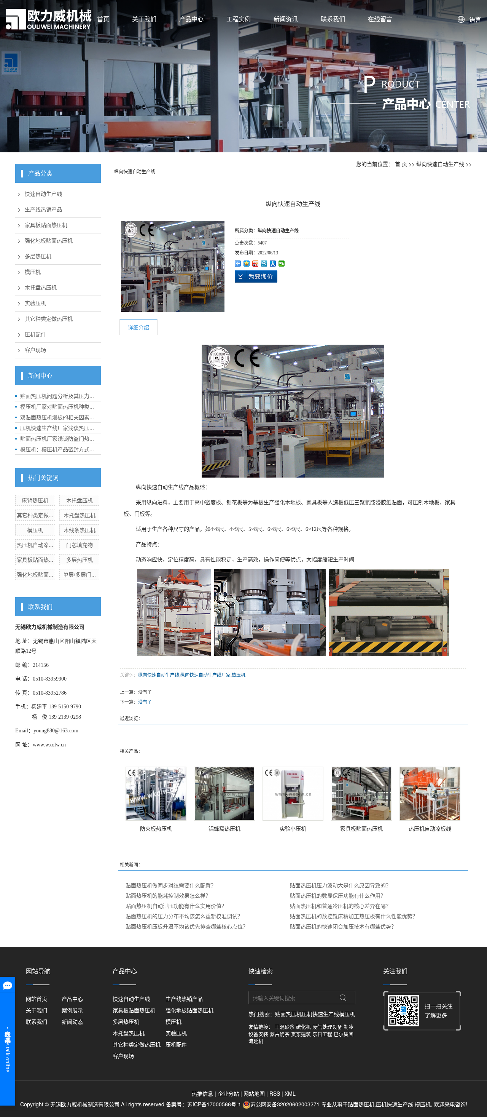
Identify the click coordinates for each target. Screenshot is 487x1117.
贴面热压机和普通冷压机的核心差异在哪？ (340, 905)
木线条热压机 (79, 530)
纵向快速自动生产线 (440, 164)
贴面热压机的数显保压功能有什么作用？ (338, 895)
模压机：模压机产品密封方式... (57, 449)
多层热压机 (38, 256)
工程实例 (238, 18)
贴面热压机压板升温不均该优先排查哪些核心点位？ (187, 926)
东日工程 (322, 1033)
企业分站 (228, 1093)
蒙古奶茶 (280, 1033)
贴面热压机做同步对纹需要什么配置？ (171, 885)
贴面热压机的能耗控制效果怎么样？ (168, 895)
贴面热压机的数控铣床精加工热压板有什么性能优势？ (354, 916)
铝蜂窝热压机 (224, 828)
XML (290, 1093)
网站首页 (36, 998)
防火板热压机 (156, 828)
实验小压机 (293, 828)
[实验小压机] (293, 794)
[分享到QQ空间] (247, 263)
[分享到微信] (282, 263)
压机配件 (35, 334)
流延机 (255, 1040)
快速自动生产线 (43, 194)
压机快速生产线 (320, 1014)
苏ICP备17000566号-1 (214, 1104)
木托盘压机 (79, 500)
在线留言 (380, 18)
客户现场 (35, 350)
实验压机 (35, 303)
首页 (103, 18)
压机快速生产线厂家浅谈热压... (57, 427)
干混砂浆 (284, 1026)
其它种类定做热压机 (49, 319)
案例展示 (72, 1010)
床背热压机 (35, 500)
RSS (274, 1093)
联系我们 (333, 18)
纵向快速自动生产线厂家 (205, 674)
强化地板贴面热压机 (49, 241)
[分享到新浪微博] (255, 263)
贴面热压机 (288, 1014)
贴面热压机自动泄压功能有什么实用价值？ (176, 905)
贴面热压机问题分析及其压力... (57, 395)
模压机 (33, 272)
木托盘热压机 (41, 288)
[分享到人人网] (273, 263)
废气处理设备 (327, 1026)
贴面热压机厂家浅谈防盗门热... (57, 438)
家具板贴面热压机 (46, 225)
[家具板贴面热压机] (361, 794)
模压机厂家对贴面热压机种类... (57, 406)
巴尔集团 (343, 1033)
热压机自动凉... (35, 544)
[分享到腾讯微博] (264, 263)
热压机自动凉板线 (430, 828)
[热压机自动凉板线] (429, 794)
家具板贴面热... (35, 559)
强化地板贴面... (35, 574)
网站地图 (254, 1093)
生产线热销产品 (43, 210)
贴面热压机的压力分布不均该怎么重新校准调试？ (184, 916)
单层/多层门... (79, 574)
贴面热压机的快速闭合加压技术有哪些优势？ (343, 926)
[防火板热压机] (156, 794)
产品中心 (191, 18)
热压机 (238, 674)
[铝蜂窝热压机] (224, 794)
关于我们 (144, 18)
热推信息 (202, 1093)
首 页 (401, 164)
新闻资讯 (286, 18)
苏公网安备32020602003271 (285, 1104)
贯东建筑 (301, 1033)
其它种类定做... (35, 515)
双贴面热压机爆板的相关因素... (57, 417)
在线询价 (256, 276)
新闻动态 (72, 1021)
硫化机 (303, 1026)
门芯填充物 (79, 544)
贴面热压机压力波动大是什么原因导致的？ (340, 885)
